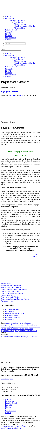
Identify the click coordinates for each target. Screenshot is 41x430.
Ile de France (18, 22)
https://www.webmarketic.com (11, 428)
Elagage (8, 34)
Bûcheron (8, 36)
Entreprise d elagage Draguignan (12, 293)
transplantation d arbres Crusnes (26, 331)
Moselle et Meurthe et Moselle (24, 26)
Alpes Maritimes (19, 28)
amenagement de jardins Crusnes (12, 325)
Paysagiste (8, 32)
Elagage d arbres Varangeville (11, 285)
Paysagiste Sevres (7, 301)
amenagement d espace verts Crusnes (18, 323)
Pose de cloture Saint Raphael (11, 287)
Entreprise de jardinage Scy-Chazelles (14, 289)
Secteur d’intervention (17, 20)
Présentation (9, 18)
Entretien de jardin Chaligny (10, 297)
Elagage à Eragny (7, 295)
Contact (8, 40)
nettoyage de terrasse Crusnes (17, 327)
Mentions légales (20, 426)
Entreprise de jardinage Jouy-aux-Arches (15, 299)
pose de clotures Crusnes (15, 329)
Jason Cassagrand (7, 379)
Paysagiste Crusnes (9, 91)
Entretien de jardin (11, 30)
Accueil (8, 16)
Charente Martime (20, 24)
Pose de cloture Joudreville (10, 291)
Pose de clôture (10, 38)
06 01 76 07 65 (20, 155)
